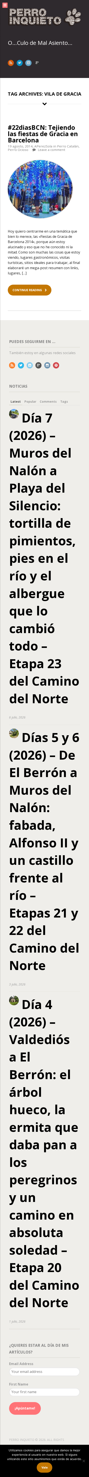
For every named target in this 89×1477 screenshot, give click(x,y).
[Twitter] (22, 365)
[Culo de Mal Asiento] (44, 17)
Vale (44, 1467)
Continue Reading (27, 290)
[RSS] (13, 365)
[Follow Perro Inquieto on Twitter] (21, 62)
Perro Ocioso (18, 149)
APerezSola (43, 146)
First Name (18, 1384)
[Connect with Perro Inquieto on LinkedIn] (29, 62)
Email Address (21, 1363)
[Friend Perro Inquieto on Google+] (38, 62)
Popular (30, 401)
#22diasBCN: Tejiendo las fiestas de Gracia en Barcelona (43, 133)
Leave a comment (51, 149)
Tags (64, 401)
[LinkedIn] (31, 365)
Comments (48, 401)
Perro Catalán (68, 146)
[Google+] (39, 365)
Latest (16, 401)
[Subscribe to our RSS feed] (12, 62)
